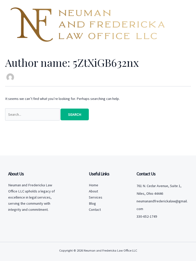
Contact (95, 209)
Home (93, 185)
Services (95, 197)
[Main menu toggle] (182, 23)
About (93, 191)
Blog (92, 203)
